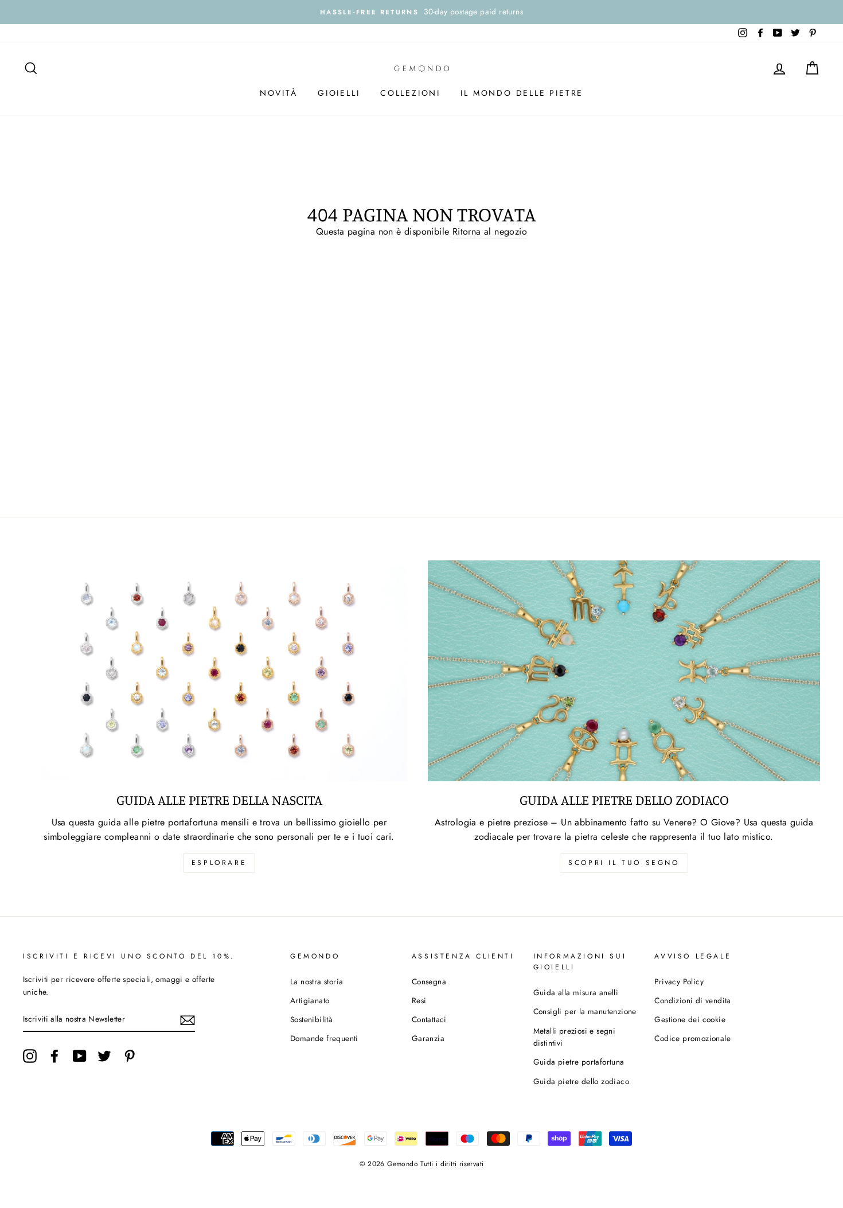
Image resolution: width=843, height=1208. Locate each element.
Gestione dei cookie (689, 1019)
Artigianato (309, 1000)
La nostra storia (316, 981)
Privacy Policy (679, 981)
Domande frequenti (324, 1038)
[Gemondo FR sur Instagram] (30, 1056)
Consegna (429, 981)
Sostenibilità (311, 1019)
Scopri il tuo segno (623, 863)
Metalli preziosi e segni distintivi (574, 1037)
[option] (421, 12)
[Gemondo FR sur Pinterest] (129, 1056)
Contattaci (429, 1019)
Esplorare (219, 863)
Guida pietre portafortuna (579, 1061)
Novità (279, 93)
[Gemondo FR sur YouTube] (80, 1056)
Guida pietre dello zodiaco (581, 1081)
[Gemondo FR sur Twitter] (104, 1056)
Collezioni (410, 93)
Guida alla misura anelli (576, 992)
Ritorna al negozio (489, 231)
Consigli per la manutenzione (585, 1011)
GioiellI (339, 93)
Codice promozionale (692, 1038)
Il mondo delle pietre (521, 93)
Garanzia (428, 1038)
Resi (419, 1000)
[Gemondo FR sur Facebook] (54, 1056)
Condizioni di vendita (692, 1000)
